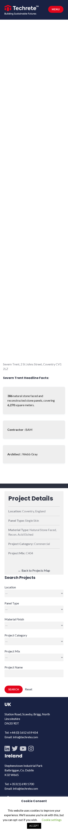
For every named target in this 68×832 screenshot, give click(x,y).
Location (10, 587)
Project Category (16, 635)
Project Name (14, 667)
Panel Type (12, 603)
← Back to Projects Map (34, 570)
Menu (56, 9)
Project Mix (12, 651)
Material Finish (14, 619)
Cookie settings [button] (52, 820)
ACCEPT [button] (34, 825)
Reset (28, 689)
